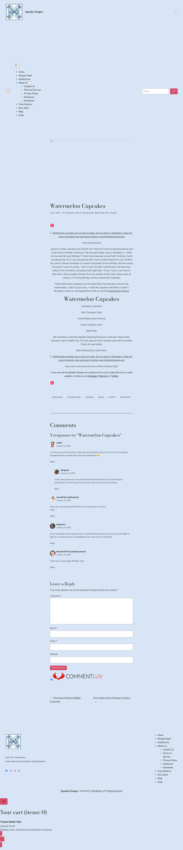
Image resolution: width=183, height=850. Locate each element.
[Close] (4, 801)
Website (54, 654)
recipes (113, 213)
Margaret (70, 213)
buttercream (57, 397)
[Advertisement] (91, 42)
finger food (99, 213)
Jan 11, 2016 (55, 213)
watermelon (125, 397)
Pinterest (102, 376)
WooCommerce (114, 791)
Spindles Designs (34, 12)
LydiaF (59, 443)
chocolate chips (74, 397)
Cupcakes (89, 397)
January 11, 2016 (63, 446)
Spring (101, 397)
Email (53, 641)
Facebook (92, 376)
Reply (52, 462)
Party (107, 213)
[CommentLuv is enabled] (77, 679)
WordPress (97, 791)
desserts (90, 213)
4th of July (80, 213)
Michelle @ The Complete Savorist (71, 552)
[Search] (174, 91)
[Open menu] (8, 91)
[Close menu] (16, 65)
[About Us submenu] (29, 82)
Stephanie (60, 524)
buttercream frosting (119, 291)
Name (53, 628)
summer (112, 397)
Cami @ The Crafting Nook (67, 497)
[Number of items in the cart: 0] (176, 11)
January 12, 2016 (68, 473)
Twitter (114, 376)
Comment (55, 596)
